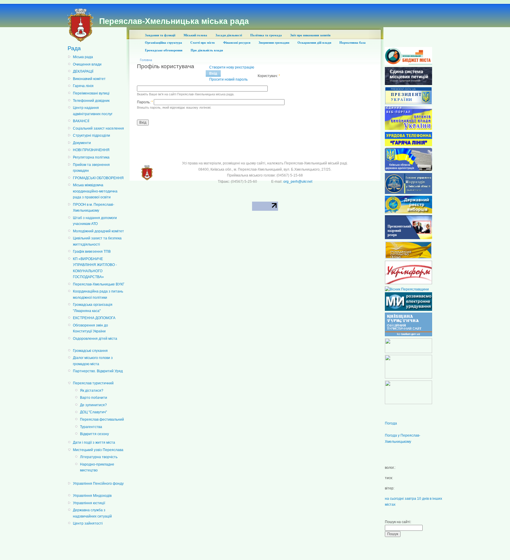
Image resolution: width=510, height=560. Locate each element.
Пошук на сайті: (398, 522)
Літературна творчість (98, 457)
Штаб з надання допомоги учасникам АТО (95, 221)
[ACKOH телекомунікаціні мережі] (408, 352)
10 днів (423, 499)
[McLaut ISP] (408, 403)
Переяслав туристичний (93, 383)
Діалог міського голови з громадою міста (93, 361)
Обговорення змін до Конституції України (90, 328)
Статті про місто (202, 42)
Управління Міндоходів (92, 496)
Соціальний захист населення (98, 128)
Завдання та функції (160, 35)
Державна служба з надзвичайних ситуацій (92, 513)
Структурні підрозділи (91, 135)
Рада (74, 48)
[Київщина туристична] (408, 335)
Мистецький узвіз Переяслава (98, 450)
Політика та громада (266, 35)
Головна (146, 60)
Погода (391, 423)
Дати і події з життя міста (94, 442)
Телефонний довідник (91, 101)
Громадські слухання (90, 351)
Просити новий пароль (228, 79)
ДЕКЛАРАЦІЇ (83, 71)
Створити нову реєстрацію (231, 67)
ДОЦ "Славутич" (93, 412)
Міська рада (83, 57)
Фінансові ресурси (236, 42)
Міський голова (195, 35)
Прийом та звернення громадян (91, 168)
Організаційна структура (163, 42)
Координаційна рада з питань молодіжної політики (98, 294)
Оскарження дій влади (314, 42)
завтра (410, 499)
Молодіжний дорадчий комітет (98, 231)
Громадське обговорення (163, 50)
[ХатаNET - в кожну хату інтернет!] (408, 377)
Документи (82, 143)
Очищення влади (87, 64)
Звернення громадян (274, 42)
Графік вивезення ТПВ (92, 251)
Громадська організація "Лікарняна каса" (92, 308)
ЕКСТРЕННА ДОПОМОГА (94, 318)
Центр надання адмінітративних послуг (92, 111)
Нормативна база (352, 42)
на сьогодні (394, 499)
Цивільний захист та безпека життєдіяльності (97, 241)
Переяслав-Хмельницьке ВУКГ (99, 284)
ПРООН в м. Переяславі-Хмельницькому (93, 208)
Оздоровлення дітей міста (95, 339)
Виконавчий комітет (89, 79)
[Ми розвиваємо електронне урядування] (408, 310)
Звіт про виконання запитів (310, 35)
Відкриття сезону (94, 434)
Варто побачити (93, 398)
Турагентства (91, 427)
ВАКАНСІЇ (81, 121)
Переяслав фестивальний (102, 419)
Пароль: (145, 102)
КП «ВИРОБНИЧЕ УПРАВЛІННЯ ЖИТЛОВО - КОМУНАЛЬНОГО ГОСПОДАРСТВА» (95, 268)
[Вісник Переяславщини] (407, 289)
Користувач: (269, 76)
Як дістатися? (91, 390)
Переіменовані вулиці (91, 93)
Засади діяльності (228, 35)
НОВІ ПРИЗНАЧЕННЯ (91, 150)
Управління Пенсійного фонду (98, 483)
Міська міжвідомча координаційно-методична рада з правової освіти (95, 191)
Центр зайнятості (88, 523)
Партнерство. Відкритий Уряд (98, 371)
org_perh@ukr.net (297, 181)
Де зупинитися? (93, 405)
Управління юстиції (89, 503)
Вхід (213, 73)
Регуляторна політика (91, 157)
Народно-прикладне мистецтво (97, 467)
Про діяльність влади (207, 50)
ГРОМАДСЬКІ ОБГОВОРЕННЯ (98, 178)
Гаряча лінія (83, 86)
